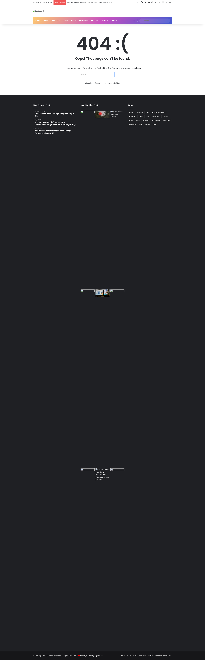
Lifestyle (55, 21)
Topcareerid (99, 656)
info (148, 112)
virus (154, 125)
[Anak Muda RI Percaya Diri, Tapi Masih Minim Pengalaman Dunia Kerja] (102, 557)
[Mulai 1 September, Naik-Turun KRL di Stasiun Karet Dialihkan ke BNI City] (117, 293)
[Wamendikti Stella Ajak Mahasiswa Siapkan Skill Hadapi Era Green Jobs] (102, 293)
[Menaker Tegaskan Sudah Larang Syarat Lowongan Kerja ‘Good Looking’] (88, 557)
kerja (147, 116)
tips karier (132, 125)
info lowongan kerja (158, 112)
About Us (88, 83)
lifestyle (165, 116)
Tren (45, 21)
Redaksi (98, 83)
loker (131, 120)
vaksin (147, 125)
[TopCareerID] (38, 11)
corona (131, 112)
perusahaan (156, 120)
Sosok (105, 21)
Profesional (69, 21)
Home (37, 21)
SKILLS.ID (95, 21)
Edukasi (83, 21)
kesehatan (155, 116)
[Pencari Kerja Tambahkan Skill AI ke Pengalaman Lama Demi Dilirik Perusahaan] (88, 200)
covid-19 (140, 112)
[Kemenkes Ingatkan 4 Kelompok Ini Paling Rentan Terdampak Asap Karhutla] (117, 472)
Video (114, 21)
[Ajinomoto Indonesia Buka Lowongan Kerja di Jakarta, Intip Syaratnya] (88, 378)
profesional (166, 120)
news (138, 120)
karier (140, 116)
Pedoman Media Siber (112, 83)
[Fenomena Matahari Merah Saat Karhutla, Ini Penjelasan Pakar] (102, 115)
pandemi (146, 120)
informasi (132, 116)
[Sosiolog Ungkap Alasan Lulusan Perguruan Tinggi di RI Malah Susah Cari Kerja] (117, 200)
